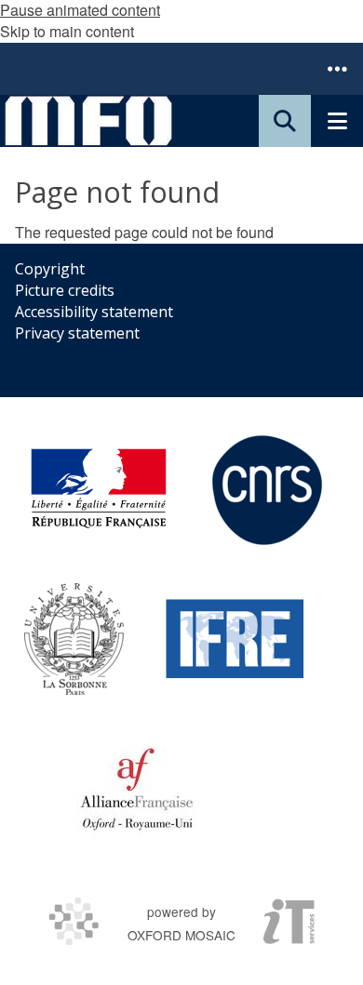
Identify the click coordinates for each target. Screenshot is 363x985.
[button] (337, 69)
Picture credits (64, 290)
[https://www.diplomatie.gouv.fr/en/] (98, 490)
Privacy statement (77, 333)
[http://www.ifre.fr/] (235, 639)
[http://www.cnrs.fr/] (267, 490)
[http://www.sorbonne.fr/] (74, 639)
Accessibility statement (94, 311)
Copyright (50, 269)
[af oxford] (136, 788)
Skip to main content (67, 31)
